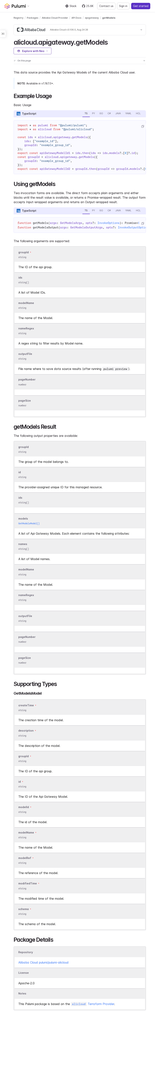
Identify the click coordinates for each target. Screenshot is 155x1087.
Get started (140, 6)
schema (23, 909)
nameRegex (26, 328)
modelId (23, 807)
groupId (23, 252)
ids (20, 277)
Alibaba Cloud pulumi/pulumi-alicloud (43, 962)
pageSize (24, 400)
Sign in (123, 6)
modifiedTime (27, 883)
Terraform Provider (93, 1004)
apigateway (92, 17)
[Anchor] (111, 41)
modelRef (24, 858)
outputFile (25, 353)
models (23, 518)
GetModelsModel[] (29, 523)
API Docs (76, 17)
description (26, 730)
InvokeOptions (109, 222)
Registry (18, 17)
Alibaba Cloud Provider (55, 17)
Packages (32, 17)
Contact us (106, 6)
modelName (26, 303)
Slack (73, 6)
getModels (108, 17)
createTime (26, 705)
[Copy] (142, 126)
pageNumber (27, 379)
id (19, 472)
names (22, 544)
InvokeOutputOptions (134, 227)
